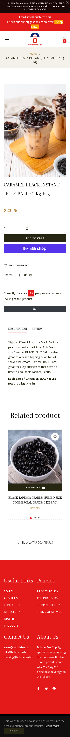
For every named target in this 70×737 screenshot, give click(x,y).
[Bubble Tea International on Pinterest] (54, 688)
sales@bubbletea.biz (16, 647)
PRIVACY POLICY (47, 591)
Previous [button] (11, 474)
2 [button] (35, 518)
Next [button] (59, 474)
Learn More (52, 726)
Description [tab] (17, 329)
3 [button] (39, 518)
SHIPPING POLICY (48, 605)
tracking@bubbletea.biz (18, 657)
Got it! (14, 731)
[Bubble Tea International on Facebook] (38, 688)
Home (34, 53)
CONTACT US (12, 605)
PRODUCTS (11, 625)
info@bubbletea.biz (39, 17)
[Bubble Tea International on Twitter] (46, 688)
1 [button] (31, 518)
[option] (35, 474)
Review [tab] (38, 329)
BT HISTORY (12, 612)
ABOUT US (11, 598)
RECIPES (9, 618)
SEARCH (9, 591)
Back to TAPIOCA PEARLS (37, 542)
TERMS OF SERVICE (49, 612)
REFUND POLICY (47, 598)
